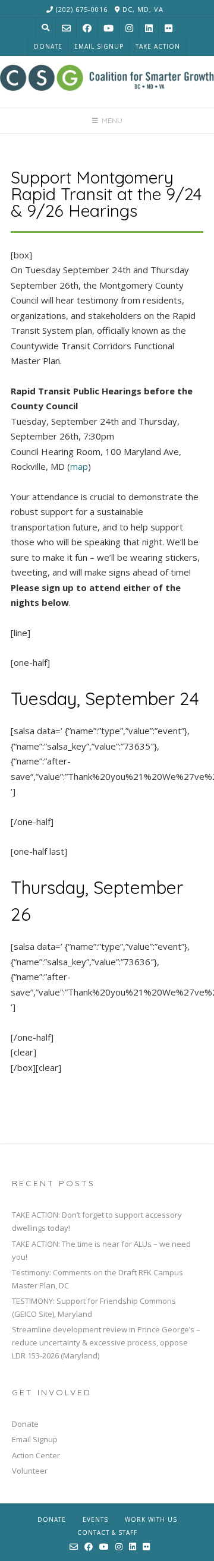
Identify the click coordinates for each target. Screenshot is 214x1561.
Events (95, 1519)
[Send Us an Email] (66, 28)
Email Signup (99, 46)
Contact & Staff (107, 1532)
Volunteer (30, 1470)
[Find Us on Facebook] (87, 28)
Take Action (158, 46)
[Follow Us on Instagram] (129, 28)
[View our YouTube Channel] (108, 28)
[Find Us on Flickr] (168, 28)
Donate (48, 46)
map (79, 466)
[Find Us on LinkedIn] (149, 28)
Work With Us (151, 1519)
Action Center (36, 1455)
